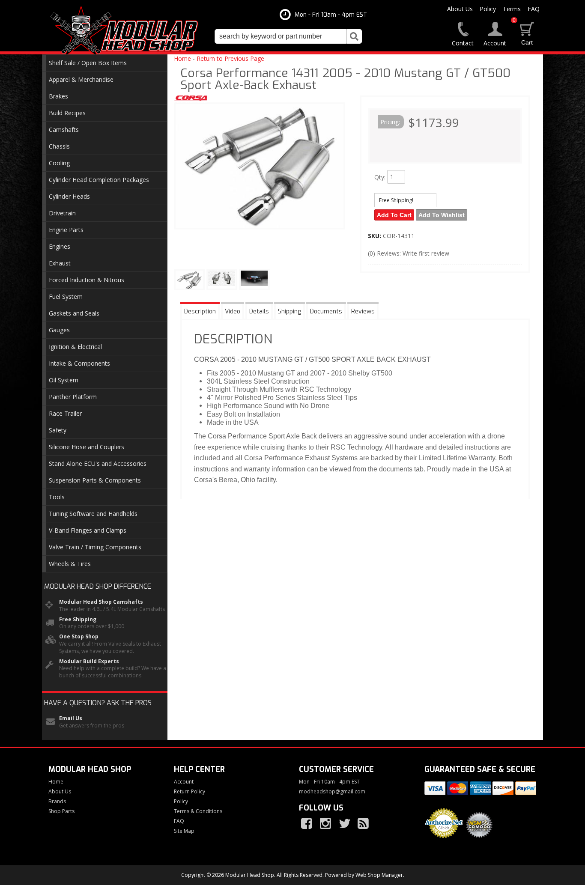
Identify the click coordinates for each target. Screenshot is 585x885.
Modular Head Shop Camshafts (101, 602)
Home (182, 58)
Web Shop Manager (379, 875)
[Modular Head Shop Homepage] (127, 31)
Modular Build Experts (89, 661)
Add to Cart (394, 215)
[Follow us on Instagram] (326, 823)
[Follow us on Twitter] (345, 823)
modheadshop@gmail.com (332, 792)
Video (232, 311)
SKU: (375, 236)
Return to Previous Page (230, 58)
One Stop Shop (78, 636)
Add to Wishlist (441, 215)
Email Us (70, 718)
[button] (288, 36)
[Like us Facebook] (307, 823)
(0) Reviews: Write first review (408, 253)
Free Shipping (77, 619)
